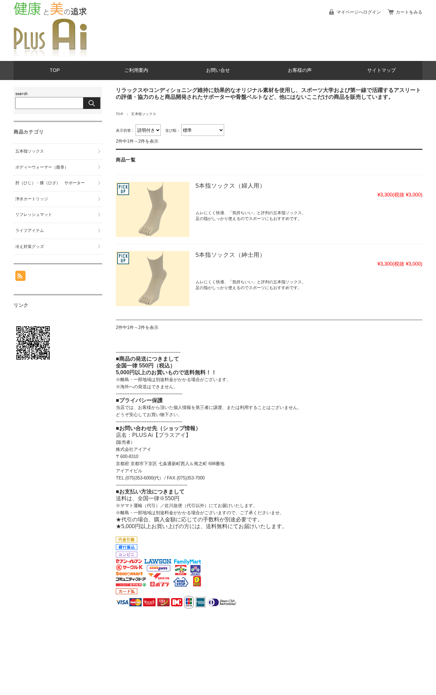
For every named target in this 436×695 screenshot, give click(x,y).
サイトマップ (381, 70)
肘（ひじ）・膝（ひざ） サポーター (50, 182)
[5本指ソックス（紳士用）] (152, 278)
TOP (55, 70)
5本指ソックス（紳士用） (231, 255)
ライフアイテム (29, 230)
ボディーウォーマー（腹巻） (41, 167)
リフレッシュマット (33, 214)
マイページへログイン (359, 12)
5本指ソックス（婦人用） (231, 186)
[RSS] (20, 277)
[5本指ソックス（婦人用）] (152, 209)
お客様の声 (300, 70)
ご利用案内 (136, 70)
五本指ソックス (29, 151)
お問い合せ (218, 70)
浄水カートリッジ (31, 198)
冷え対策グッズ (29, 246)
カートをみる (409, 12)
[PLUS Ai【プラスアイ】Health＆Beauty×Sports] (50, 56)
